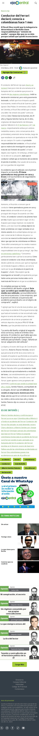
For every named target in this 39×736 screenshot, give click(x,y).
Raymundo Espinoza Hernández (17, 650)
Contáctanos (19, 689)
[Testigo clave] (28, 542)
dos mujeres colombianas (19, 94)
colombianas (29, 460)
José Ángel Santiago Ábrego (17, 620)
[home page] (19, 3)
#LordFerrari (30, 468)
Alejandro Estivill (16, 634)
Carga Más (19, 664)
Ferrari (17, 460)
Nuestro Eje (5, 11)
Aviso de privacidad (7, 700)
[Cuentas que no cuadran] (28, 567)
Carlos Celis (15, 590)
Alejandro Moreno (17, 605)
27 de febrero (22, 125)
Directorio (20, 680)
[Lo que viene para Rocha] (28, 554)
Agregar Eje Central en (13, 72)
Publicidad (19, 684)
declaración (6, 472)
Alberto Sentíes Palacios (11, 468)
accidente (6, 460)
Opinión (12, 587)
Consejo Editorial (19, 682)
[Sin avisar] (28, 529)
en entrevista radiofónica (10, 253)
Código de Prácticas (19, 686)
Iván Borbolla (20, 464)
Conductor (6, 464)
